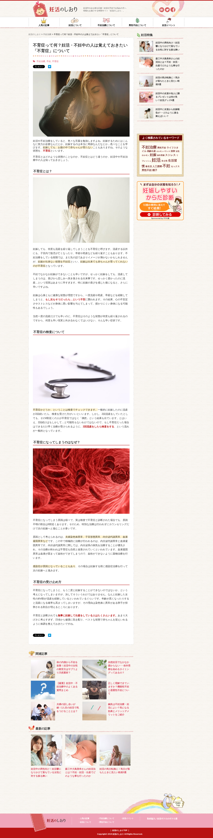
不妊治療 (40, 61)
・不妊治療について (105, 818)
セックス (175, 166)
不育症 (55, 61)
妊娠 (153, 155)
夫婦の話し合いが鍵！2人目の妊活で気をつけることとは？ (68, 707)
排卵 (173, 151)
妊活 (156, 159)
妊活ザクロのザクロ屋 (167, 818)
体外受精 (161, 155)
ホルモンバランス (163, 151)
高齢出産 (151, 151)
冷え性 (164, 161)
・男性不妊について (105, 822)
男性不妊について (137, 25)
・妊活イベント (127, 818)
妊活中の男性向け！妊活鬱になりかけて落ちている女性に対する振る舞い (46, 772)
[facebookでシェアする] (172, 9)
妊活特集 (147, 35)
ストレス (170, 155)
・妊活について (84, 822)
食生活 (148, 166)
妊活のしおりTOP (119, 830)
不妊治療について (106, 25)
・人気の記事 (83, 818)
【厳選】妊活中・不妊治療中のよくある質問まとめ (67, 686)
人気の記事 (44, 25)
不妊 (48, 61)
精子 (154, 170)
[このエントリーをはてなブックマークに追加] (49, 66)
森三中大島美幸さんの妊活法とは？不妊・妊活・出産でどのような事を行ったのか (80, 772)
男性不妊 (161, 147)
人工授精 (157, 166)
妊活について (75, 25)
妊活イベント (168, 25)
